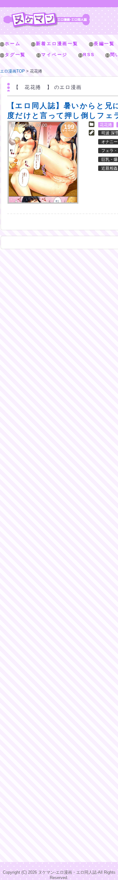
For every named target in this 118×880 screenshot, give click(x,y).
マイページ (54, 54)
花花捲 (106, 124)
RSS (88, 54)
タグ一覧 (15, 54)
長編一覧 (104, 43)
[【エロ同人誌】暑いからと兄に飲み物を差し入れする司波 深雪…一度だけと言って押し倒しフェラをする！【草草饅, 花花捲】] (43, 162)
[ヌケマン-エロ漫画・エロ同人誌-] (46, 14)
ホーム (12, 43)
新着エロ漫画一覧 (57, 43)
